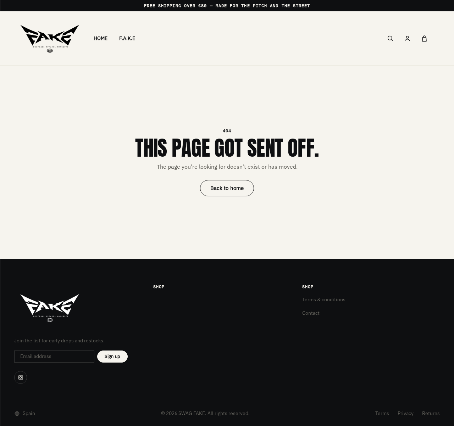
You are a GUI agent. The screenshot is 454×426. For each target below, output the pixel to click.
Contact (311, 313)
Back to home (227, 188)
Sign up (112, 356)
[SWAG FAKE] (49, 38)
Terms (382, 413)
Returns (431, 413)
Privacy (406, 413)
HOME (101, 38)
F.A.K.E (127, 38)
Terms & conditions (323, 299)
